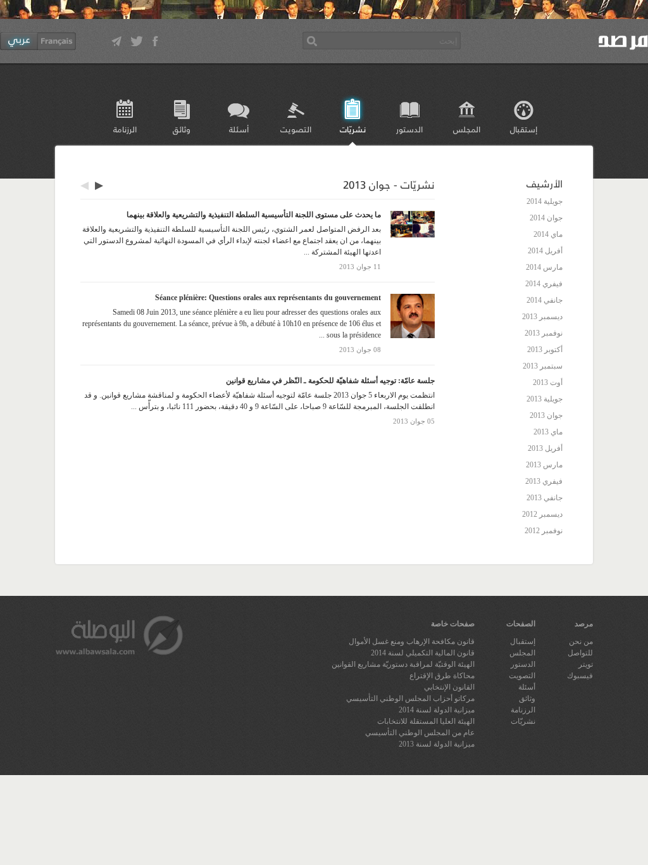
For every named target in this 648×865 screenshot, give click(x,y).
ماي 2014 (548, 234)
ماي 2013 (548, 431)
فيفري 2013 (544, 481)
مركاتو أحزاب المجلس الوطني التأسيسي (410, 698)
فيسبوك (580, 675)
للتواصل (580, 652)
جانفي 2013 (544, 497)
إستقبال (523, 129)
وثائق (181, 129)
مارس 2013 (544, 464)
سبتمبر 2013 (543, 366)
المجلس (466, 129)
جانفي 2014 (544, 300)
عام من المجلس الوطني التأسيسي (420, 732)
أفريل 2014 (545, 250)
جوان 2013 (546, 415)
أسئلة (239, 129)
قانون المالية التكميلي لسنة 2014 (423, 652)
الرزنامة (125, 129)
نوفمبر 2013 (544, 333)
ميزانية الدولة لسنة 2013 (437, 744)
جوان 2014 (546, 217)
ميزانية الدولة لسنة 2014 (437, 709)
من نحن (581, 641)
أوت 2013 (548, 382)
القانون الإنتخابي (449, 687)
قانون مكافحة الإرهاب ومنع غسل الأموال (412, 641)
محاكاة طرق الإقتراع (442, 675)
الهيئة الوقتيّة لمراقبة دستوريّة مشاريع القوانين (403, 664)
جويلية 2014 (544, 201)
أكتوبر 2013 (545, 349)
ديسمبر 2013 (542, 316)
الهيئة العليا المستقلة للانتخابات (426, 721)
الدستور (409, 129)
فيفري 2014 (544, 283)
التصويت (295, 129)
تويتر (585, 664)
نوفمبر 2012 (544, 530)
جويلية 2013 (544, 399)
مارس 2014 (544, 267)
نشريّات (353, 129)
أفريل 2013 (545, 448)
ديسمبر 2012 (542, 514)
